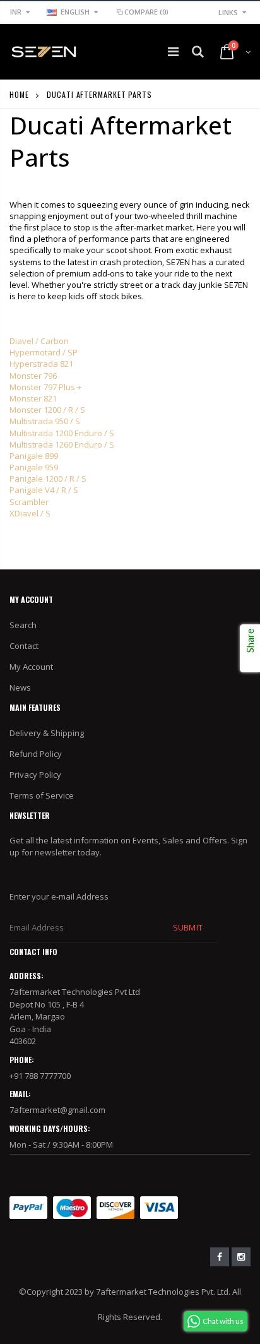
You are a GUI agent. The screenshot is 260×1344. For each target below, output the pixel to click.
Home (19, 94)
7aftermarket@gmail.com (57, 1109)
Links (228, 12)
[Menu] (173, 51)
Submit (187, 927)
